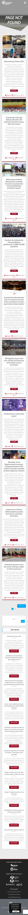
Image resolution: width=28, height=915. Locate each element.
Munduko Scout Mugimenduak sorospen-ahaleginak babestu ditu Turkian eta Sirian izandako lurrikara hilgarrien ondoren (14, 466)
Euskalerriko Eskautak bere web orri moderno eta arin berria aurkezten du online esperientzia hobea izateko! (14, 729)
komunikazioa (11, 158)
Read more (14, 90)
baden (8, 336)
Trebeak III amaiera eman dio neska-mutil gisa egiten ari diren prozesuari (14, 567)
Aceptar (15, 911)
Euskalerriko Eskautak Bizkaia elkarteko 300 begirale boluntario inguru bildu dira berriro (14, 657)
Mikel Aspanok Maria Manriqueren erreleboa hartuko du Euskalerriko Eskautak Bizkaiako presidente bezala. (14, 184)
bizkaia (9, 95)
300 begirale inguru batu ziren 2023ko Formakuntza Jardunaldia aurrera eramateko (14, 752)
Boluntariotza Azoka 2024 (14, 61)
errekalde (8, 545)
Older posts (21, 605)
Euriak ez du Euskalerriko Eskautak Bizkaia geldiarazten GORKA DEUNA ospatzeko (14, 706)
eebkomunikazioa (10, 275)
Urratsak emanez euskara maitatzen (14, 830)
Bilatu (14, 619)
